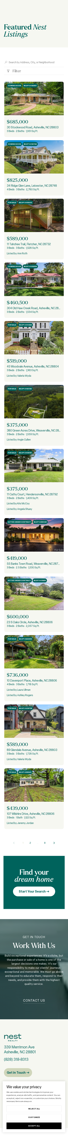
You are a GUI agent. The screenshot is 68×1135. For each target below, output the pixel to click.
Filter (16, 70)
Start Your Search (32, 891)
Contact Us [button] (34, 1000)
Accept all (34, 1125)
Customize (34, 1117)
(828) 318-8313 (16, 1059)
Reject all (34, 1108)
